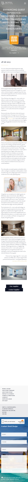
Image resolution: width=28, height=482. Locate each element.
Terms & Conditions (8, 395)
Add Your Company (8, 390)
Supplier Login (7, 399)
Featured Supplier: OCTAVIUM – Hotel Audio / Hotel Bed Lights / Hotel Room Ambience (14, 49)
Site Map (5, 401)
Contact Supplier (14, 290)
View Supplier (14, 286)
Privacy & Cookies (8, 394)
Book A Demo (6, 389)
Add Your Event (7, 392)
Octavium (10, 118)
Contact (5, 397)
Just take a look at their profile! (19, 261)
